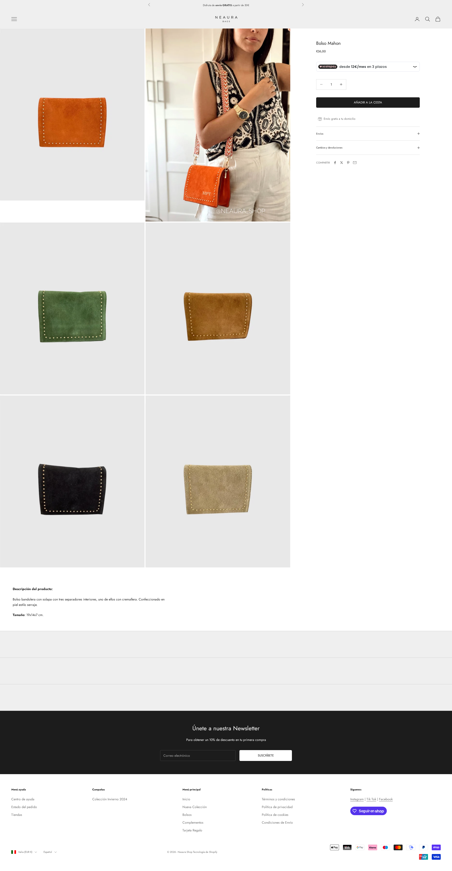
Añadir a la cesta (368, 102)
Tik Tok (371, 799)
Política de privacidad (277, 807)
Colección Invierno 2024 (109, 799)
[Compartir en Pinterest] (348, 162)
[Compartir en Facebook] (335, 162)
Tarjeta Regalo (192, 830)
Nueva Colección (194, 807)
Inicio (186, 799)
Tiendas (16, 814)
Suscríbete (266, 755)
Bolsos (187, 814)
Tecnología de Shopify (205, 852)
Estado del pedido (24, 807)
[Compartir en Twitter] (341, 162)
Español (48, 852)
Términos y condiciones (278, 799)
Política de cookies (275, 814)
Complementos (192, 822)
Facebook (386, 799)
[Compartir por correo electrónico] (355, 162)
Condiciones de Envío (277, 822)
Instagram (357, 799)
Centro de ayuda (22, 799)
